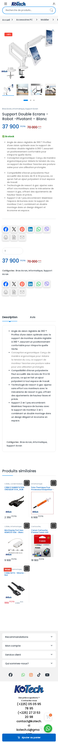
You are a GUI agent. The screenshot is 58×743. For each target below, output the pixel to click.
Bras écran (7, 108)
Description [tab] (9, 317)
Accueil (6, 19)
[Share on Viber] (46, 229)
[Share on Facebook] (5, 229)
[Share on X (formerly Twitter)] (14, 229)
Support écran (31, 108)
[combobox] (25, 10)
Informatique (18, 108)
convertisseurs (16, 484)
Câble (7, 484)
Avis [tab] (32, 317)
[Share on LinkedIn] (30, 229)
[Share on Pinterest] (22, 229)
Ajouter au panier (31, 737)
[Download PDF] (14, 237)
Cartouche (35, 526)
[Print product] (5, 237)
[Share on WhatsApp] (38, 229)
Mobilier (45, 19)
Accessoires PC (24, 19)
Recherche (51, 10)
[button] (53, 30)
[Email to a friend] (22, 237)
